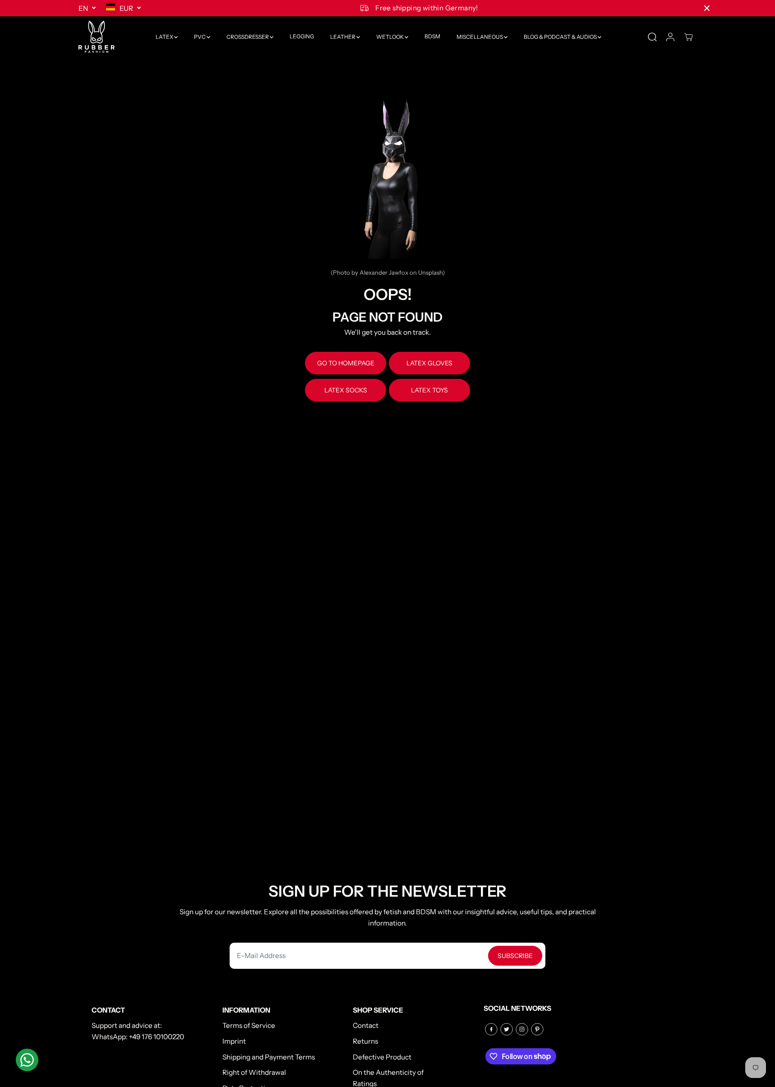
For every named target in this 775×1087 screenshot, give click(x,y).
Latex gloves (429, 363)
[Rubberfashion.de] (96, 36)
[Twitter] (506, 1029)
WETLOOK (390, 36)
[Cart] (688, 37)
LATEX (165, 36)
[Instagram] (522, 1029)
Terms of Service (248, 1025)
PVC (200, 36)
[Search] (652, 37)
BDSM (432, 36)
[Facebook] (491, 1029)
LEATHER (343, 36)
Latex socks (345, 390)
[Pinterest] (537, 1029)
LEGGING (302, 36)
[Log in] (670, 37)
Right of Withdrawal (254, 1072)
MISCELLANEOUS (480, 36)
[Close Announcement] (707, 8)
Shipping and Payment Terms (268, 1057)
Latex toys (429, 390)
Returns (365, 1041)
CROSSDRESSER (248, 36)
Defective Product (382, 1057)
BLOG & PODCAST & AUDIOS (561, 36)
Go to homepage (345, 363)
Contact (365, 1025)
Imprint (234, 1041)
